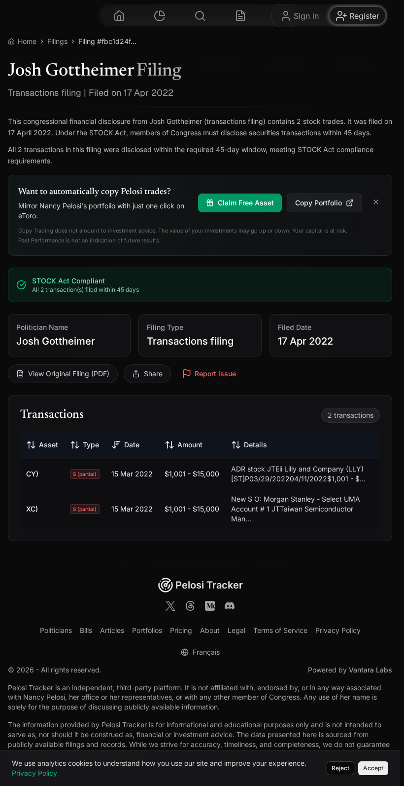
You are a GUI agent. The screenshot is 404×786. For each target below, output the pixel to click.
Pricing (181, 630)
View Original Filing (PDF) (68, 373)
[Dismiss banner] (376, 203)
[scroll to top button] (384, 736)
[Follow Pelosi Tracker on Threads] (190, 607)
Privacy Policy (338, 630)
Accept (373, 768)
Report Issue (215, 373)
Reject (340, 768)
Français (206, 652)
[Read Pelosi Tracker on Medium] (210, 607)
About (210, 630)
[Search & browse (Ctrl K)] (200, 15)
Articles (112, 630)
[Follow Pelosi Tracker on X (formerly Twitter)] (170, 607)
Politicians (56, 630)
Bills (86, 630)
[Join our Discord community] (230, 607)
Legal (236, 630)
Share (153, 373)
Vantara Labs (370, 670)
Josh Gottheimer (55, 341)
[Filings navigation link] (240, 15)
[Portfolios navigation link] (159, 15)
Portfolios (147, 630)
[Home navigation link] (119, 15)
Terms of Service (280, 630)
